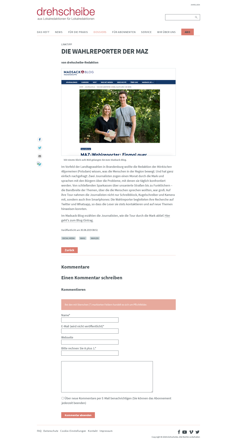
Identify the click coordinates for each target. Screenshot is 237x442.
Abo (187, 32)
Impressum (106, 430)
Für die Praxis (78, 32)
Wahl (82, 238)
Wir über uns (166, 32)
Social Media (68, 238)
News (58, 32)
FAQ (39, 430)
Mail (40, 156)
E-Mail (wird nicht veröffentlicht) (82, 326)
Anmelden (195, 5)
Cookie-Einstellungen (73, 430)
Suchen (196, 17)
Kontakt (93, 430)
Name (65, 315)
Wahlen (95, 238)
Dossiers (100, 32)
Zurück (69, 250)
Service (146, 32)
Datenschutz (50, 430)
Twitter (40, 148)
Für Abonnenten (124, 32)
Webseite (67, 337)
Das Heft (43, 32)
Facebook (40, 139)
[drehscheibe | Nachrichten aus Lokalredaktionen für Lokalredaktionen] (66, 13)
